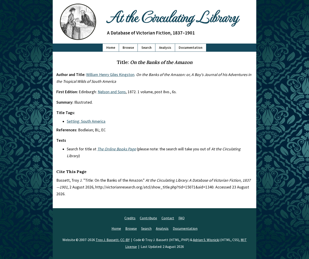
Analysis (165, 47)
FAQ (181, 218)
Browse (128, 47)
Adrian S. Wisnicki (206, 239)
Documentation (190, 47)
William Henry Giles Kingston (110, 74)
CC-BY (125, 239)
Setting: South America (86, 121)
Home (110, 47)
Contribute (148, 218)
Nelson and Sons (112, 91)
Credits (129, 218)
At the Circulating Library (172, 16)
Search (146, 47)
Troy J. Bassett (107, 239)
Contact (168, 218)
